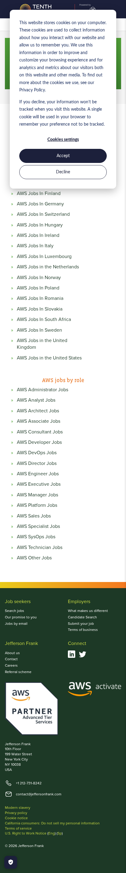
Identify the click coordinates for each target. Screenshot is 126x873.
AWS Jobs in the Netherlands (48, 266)
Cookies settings (63, 140)
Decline (63, 172)
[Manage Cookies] (10, 862)
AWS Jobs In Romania (40, 298)
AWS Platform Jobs (37, 505)
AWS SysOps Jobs (36, 536)
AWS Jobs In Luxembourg (44, 256)
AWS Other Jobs (34, 557)
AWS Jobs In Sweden (39, 329)
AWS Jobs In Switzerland (43, 214)
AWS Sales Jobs (34, 515)
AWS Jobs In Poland (38, 287)
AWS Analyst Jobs (36, 399)
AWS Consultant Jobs (40, 431)
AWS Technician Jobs (39, 547)
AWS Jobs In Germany (40, 203)
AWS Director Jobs (37, 463)
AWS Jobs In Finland (39, 193)
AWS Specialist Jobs (38, 526)
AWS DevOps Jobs (37, 452)
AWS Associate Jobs (38, 421)
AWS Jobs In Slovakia (39, 308)
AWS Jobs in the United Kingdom (42, 343)
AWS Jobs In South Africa (44, 319)
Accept (63, 156)
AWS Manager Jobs (37, 494)
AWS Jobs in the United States (49, 357)
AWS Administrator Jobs (42, 389)
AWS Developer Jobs (39, 442)
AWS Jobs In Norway (39, 277)
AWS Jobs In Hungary (40, 224)
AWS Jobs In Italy (35, 245)
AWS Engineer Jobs (38, 473)
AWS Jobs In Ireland (38, 235)
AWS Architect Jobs (38, 410)
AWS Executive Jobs (39, 484)
